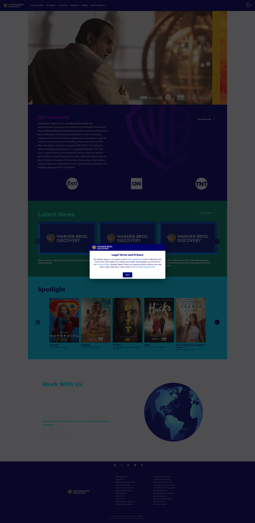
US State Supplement (145, 267)
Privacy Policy (103, 264)
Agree (127, 275)
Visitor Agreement (134, 259)
